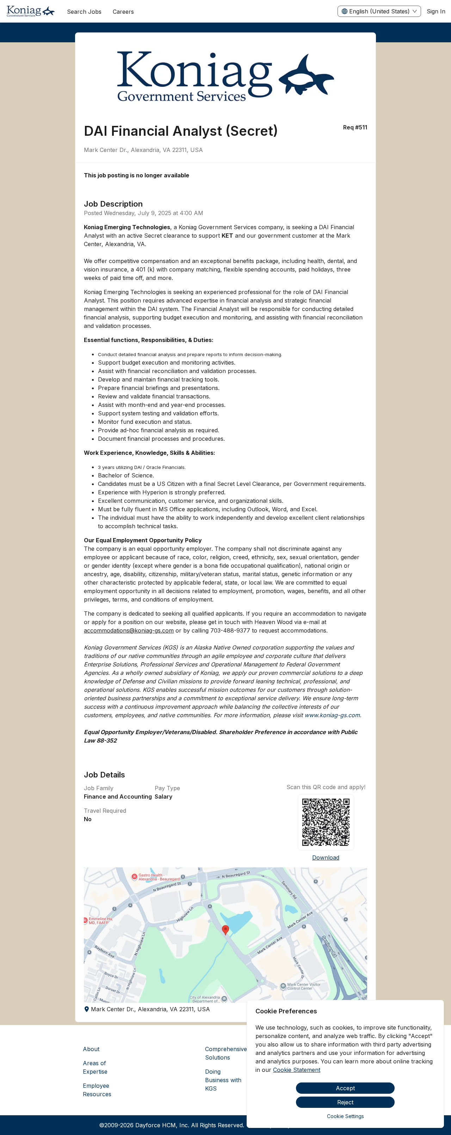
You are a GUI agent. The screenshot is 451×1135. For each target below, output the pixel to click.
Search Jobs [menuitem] (84, 11)
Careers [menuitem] (123, 11)
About (91, 1048)
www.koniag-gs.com (332, 715)
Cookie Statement (296, 1069)
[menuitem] (31, 11)
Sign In (436, 11)
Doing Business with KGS (223, 1080)
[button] (225, 935)
